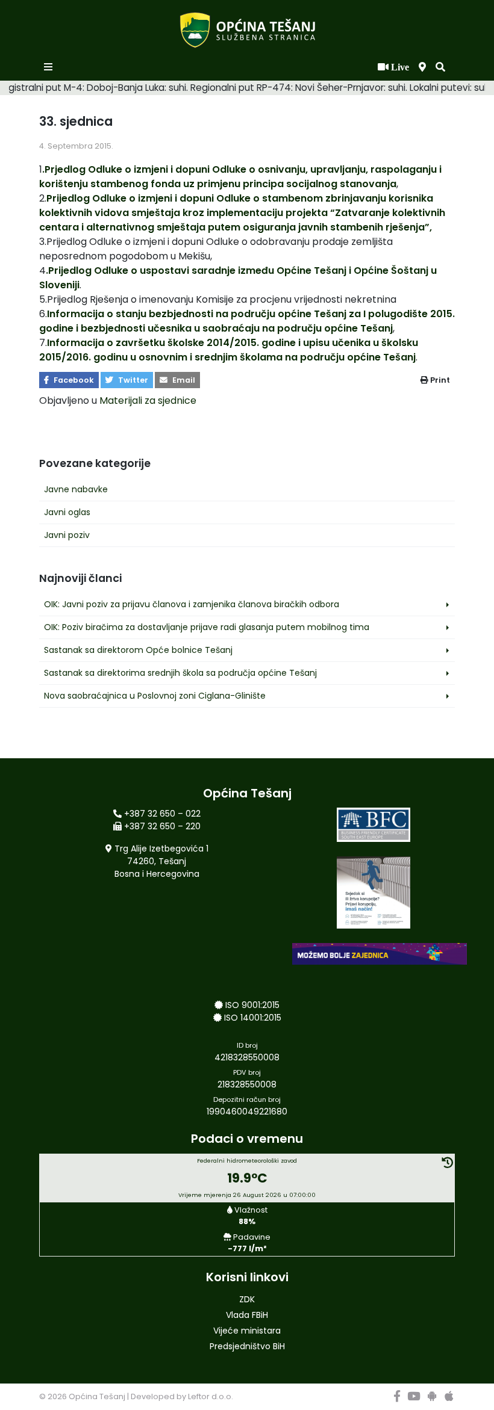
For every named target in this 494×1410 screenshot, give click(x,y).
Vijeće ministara (247, 1331)
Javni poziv (67, 535)
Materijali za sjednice (147, 400)
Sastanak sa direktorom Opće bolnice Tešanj (138, 650)
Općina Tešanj (97, 1396)
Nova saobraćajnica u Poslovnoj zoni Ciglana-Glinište (155, 696)
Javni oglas (67, 512)
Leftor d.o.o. (210, 1396)
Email (182, 380)
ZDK (247, 1299)
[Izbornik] (49, 67)
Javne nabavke (76, 489)
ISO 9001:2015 (252, 1005)
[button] (440, 67)
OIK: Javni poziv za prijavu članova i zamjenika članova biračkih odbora (191, 604)
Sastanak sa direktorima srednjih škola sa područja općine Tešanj (180, 673)
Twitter (132, 380)
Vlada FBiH (247, 1315)
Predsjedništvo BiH (247, 1346)
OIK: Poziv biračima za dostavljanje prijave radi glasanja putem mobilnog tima (206, 627)
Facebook (73, 380)
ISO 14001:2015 (252, 1018)
